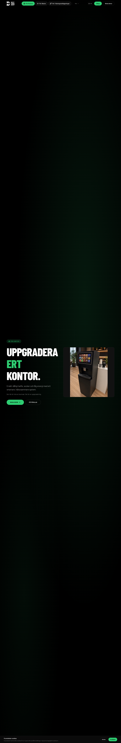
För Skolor (42, 3)
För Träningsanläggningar (61, 3)
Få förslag (33, 402)
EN (91, 3)
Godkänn (112, 739)
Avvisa (103, 739)
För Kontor (29, 3)
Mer (76, 3)
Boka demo (108, 3)
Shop (98, 3)
